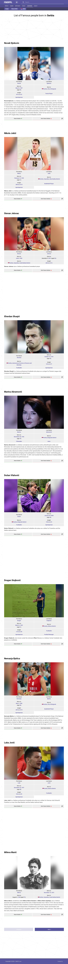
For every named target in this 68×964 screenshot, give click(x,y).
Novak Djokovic (11, 43)
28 (20, 789)
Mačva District (52, 788)
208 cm (17, 184)
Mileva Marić (10, 852)
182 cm (18, 794)
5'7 (51, 364)
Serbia (45, 89)
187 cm (18, 94)
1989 (21, 258)
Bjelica (49, 698)
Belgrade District (51, 437)
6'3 (51, 522)
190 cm (48, 522)
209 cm (17, 709)
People (6, 5)
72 (24, 897)
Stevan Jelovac (11, 213)
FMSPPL (8, 2)
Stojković (49, 620)
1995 (22, 178)
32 (55, 258)
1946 (22, 436)
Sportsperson (19, 97)
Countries (29, 5)
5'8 (21, 631)
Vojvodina (46, 179)
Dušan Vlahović (11, 475)
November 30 (17, 436)
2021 (49, 258)
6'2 (21, 94)
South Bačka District (24, 263)
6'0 (21, 794)
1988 (21, 703)
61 (20, 627)
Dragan (19, 620)
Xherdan (19, 357)
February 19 (17, 178)
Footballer (19, 367)
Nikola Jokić (10, 133)
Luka (19, 783)
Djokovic (49, 83)
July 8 (17, 258)
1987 (21, 88)
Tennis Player (49, 93)
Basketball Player (49, 183)
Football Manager (49, 634)
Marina (19, 432)
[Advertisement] (34, 29)
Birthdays (17, 5)
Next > (49, 929)
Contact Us (60, 961)
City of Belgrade (52, 89)
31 (20, 180)
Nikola (19, 173)
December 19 (47, 892)
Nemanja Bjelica (12, 658)
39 (20, 89)
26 (50, 517)
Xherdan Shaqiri (12, 316)
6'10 (21, 184)
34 (50, 358)
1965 (21, 625)
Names (11, 5)
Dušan (19, 516)
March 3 (17, 625)
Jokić (49, 173)
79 (20, 438)
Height (35, 5)
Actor (49, 441)
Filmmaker (19, 441)
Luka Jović (9, 742)
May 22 (17, 88)
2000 (52, 515)
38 (20, 705)
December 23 (17, 787)
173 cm (18, 631)
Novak (19, 83)
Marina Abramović (13, 392)
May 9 (17, 703)
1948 (19, 897)
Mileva (19, 892)
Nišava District (52, 626)
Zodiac (23, 5)
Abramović (49, 432)
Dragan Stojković (12, 580)
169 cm (48, 364)
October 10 (47, 356)
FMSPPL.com (18, 961)
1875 (52, 892)
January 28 (47, 515)
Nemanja (19, 698)
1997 (22, 787)
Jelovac (49, 253)
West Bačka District (55, 179)
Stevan (19, 253)
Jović (49, 783)
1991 (52, 356)
